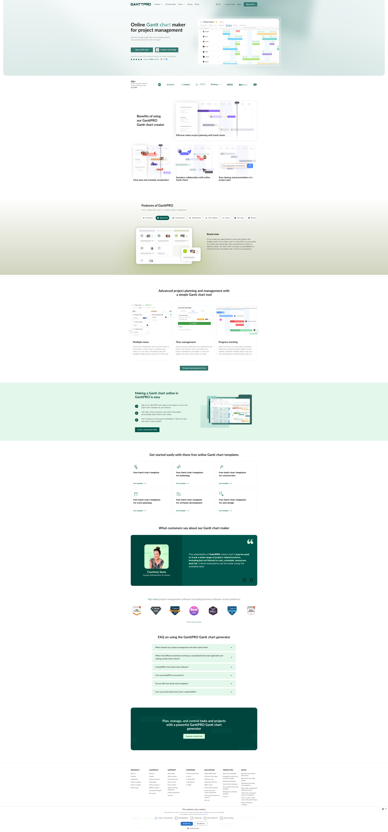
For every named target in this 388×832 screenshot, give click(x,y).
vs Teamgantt (190, 782)
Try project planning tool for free (194, 368)
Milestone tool (208, 779)
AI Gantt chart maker (211, 776)
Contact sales (230, 4)
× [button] (385, 809)
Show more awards (194, 622)
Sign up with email (141, 50)
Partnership (152, 782)
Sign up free (250, 4)
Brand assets (135, 787)
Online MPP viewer (210, 773)
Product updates (136, 782)
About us (152, 773)
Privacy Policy (172, 785)
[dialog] (194, 819)
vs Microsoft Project (192, 773)
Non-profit (152, 793)
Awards (151, 776)
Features (133, 776)
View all (206, 800)
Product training (136, 785)
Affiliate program (154, 787)
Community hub (173, 779)
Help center (171, 773)
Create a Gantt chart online (147, 430)
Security (170, 795)
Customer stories (154, 779)
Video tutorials (172, 776)
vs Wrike (188, 785)
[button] (257, 331)
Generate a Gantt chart (194, 736)
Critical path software (211, 787)
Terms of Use (172, 782)
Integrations (134, 779)
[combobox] (383, 809)
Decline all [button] (201, 824)
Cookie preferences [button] (174, 792)
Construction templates (230, 784)
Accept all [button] (187, 824)
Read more (205, 814)
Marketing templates (229, 781)
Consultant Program (155, 790)
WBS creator (208, 785)
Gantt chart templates (229, 773)
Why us (133, 773)
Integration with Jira (210, 782)
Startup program (154, 785)
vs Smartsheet (190, 779)
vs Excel (188, 776)
